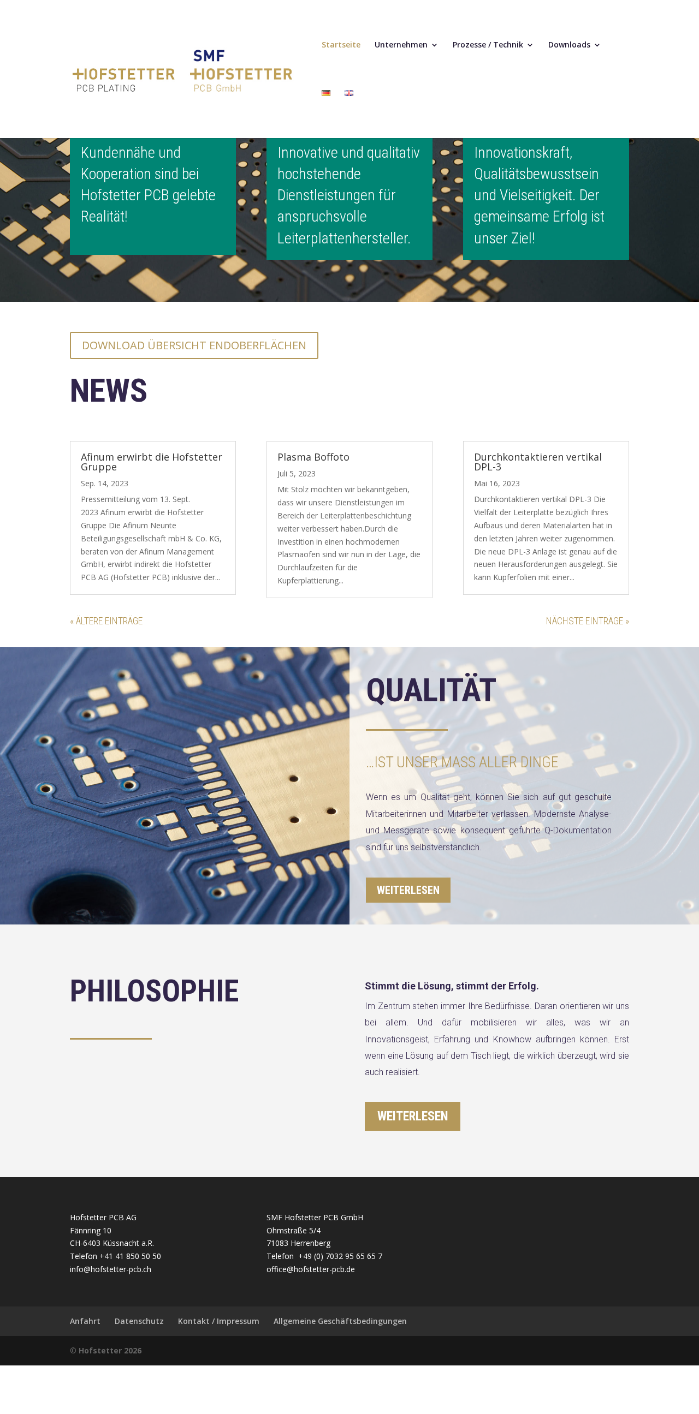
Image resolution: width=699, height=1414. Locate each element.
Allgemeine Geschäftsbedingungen (340, 1321)
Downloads (569, 45)
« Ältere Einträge (106, 621)
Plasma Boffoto (313, 456)
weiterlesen (408, 890)
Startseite (341, 45)
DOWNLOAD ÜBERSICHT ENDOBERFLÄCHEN (194, 345)
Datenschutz (139, 1321)
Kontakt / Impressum (218, 1321)
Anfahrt (85, 1321)
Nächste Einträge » (587, 621)
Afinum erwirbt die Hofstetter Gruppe (151, 461)
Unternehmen (401, 45)
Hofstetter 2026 (110, 1350)
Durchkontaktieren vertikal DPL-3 (538, 461)
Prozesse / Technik (488, 45)
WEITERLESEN (412, 1116)
